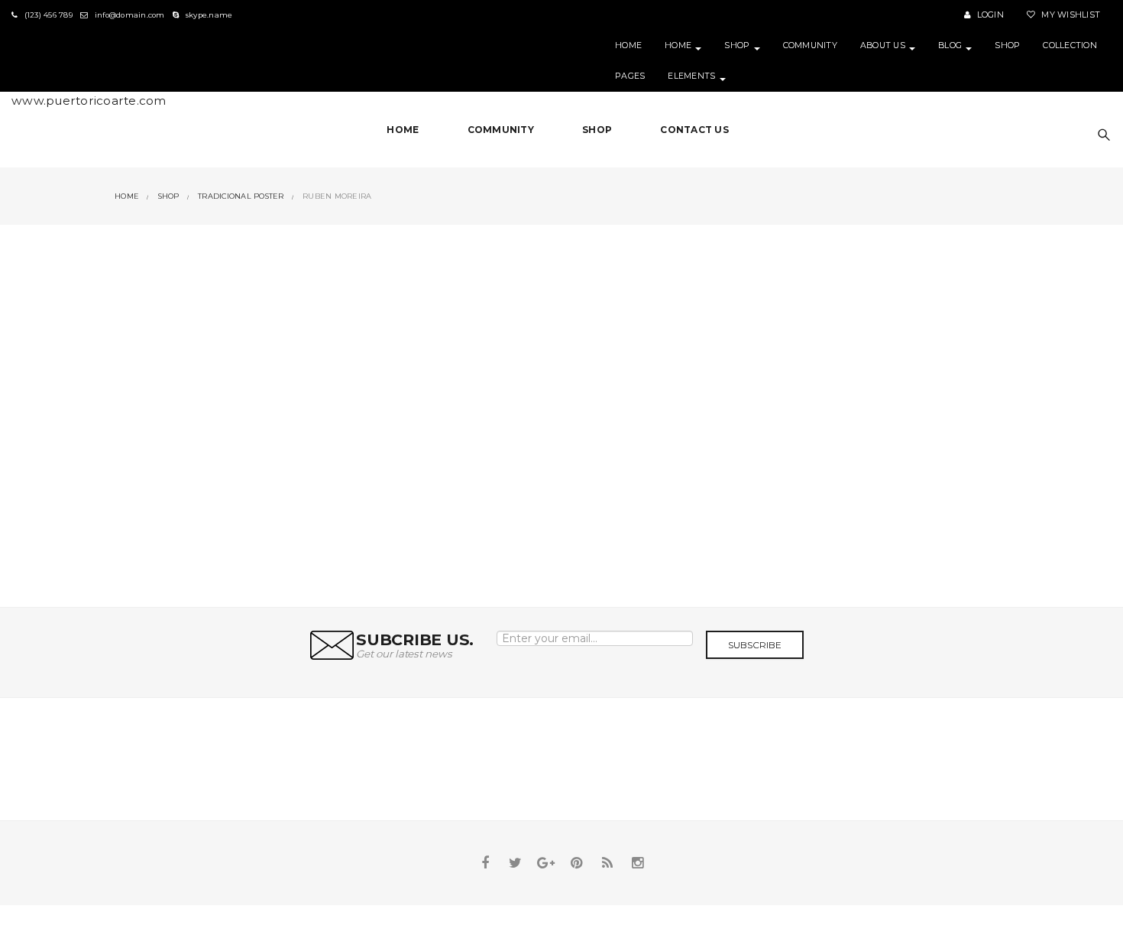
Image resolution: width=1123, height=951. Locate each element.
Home (628, 45)
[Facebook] (485, 863)
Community (810, 45)
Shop (738, 45)
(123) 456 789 (47, 15)
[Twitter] (515, 863)
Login (989, 15)
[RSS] (607, 863)
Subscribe (755, 645)
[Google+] (546, 863)
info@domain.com (128, 15)
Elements (692, 76)
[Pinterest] (576, 863)
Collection (1070, 45)
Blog (951, 45)
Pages (630, 76)
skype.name (207, 15)
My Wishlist (1069, 15)
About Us (884, 45)
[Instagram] (637, 863)
